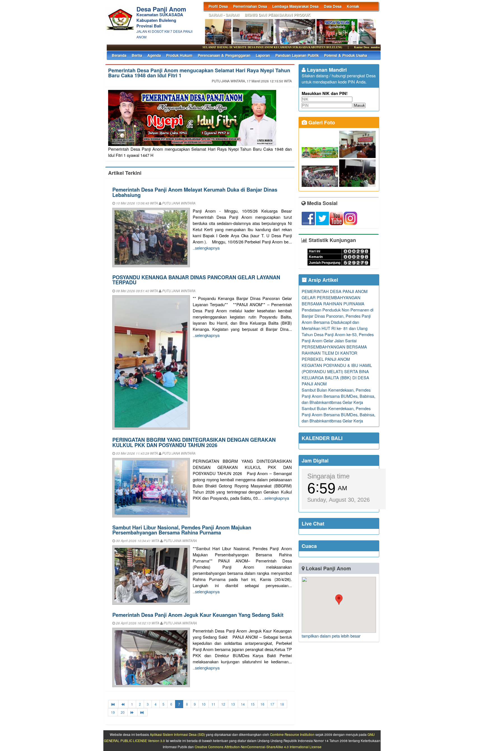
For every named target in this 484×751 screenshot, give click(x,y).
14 (243, 704)
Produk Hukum (179, 55)
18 (282, 704)
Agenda (154, 55)
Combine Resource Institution (292, 734)
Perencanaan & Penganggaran (224, 55)
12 (223, 704)
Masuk (359, 105)
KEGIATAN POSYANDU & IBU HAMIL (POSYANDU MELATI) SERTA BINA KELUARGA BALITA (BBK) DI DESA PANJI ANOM (337, 374)
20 (123, 712)
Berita (137, 55)
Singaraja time (328, 476)
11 (213, 704)
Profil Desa (218, 6)
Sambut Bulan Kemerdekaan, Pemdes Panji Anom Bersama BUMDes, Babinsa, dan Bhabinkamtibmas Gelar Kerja (338, 396)
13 (233, 704)
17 (272, 704)
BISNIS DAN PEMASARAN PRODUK (277, 14)
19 (113, 712)
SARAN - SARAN (223, 14)
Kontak (353, 6)
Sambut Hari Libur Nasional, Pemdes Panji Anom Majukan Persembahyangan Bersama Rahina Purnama (181, 530)
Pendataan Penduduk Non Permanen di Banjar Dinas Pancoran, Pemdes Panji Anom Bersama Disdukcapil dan (337, 316)
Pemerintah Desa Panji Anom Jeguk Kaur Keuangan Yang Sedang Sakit (197, 615)
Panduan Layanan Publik (297, 55)
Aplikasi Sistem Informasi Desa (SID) (177, 734)
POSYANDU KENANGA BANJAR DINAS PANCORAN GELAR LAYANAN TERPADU (196, 279)
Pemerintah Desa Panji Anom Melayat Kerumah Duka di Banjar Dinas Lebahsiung (194, 192)
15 (253, 704)
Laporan (263, 55)
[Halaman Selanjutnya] (132, 712)
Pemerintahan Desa (250, 6)
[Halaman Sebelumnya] (123, 704)
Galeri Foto (321, 122)
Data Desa (332, 6)
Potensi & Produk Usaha (345, 55)
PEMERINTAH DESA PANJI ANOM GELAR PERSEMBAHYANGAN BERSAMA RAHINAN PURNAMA (334, 297)
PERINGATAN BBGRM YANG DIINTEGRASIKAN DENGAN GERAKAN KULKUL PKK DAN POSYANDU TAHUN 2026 (194, 442)
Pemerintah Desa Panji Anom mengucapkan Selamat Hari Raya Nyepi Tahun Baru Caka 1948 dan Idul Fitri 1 (199, 73)
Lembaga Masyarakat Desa (295, 6)
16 (262, 704)
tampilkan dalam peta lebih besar (331, 636)
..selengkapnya (206, 248)
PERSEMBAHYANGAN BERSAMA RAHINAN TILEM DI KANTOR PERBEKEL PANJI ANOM (334, 353)
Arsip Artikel (322, 279)
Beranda (119, 55)
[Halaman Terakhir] (142, 712)
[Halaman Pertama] (113, 704)
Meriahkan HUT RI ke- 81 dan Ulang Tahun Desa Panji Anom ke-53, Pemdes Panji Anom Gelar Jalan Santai (338, 334)
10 (204, 704)
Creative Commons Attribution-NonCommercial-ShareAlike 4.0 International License (258, 747)
